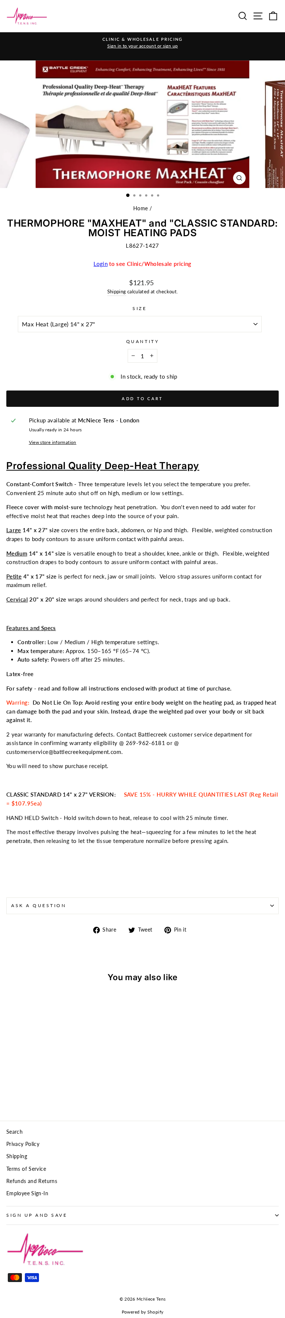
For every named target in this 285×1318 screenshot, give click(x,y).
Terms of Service (26, 1169)
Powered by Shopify (143, 1312)
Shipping (116, 291)
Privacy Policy (22, 1144)
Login (101, 263)
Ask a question (38, 905)
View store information (52, 442)
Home (140, 208)
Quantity (142, 341)
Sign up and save (37, 1215)
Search (14, 1132)
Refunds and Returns (31, 1181)
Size (139, 308)
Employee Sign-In (27, 1193)
